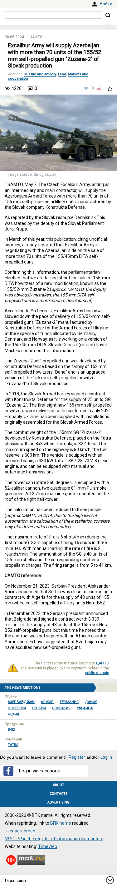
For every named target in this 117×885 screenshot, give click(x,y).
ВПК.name (60, 823)
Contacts (59, 794)
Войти (106, 3)
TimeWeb (47, 846)
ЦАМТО (36, 37)
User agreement (21, 830)
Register (77, 757)
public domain (97, 673)
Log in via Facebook (39, 771)
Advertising (58, 802)
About (58, 785)
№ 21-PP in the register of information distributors (54, 838)
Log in (106, 757)
